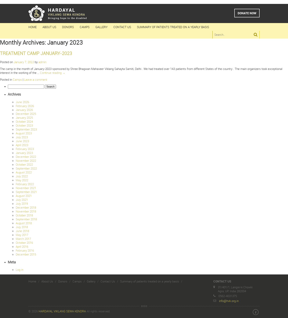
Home (32, 27)
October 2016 (24, 243)
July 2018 (22, 227)
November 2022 (26, 161)
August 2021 (24, 196)
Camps (85, 27)
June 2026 (22, 102)
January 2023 (24, 153)
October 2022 (24, 164)
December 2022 (26, 157)
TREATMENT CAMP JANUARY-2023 (36, 53)
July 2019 (22, 203)
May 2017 (22, 235)
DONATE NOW (247, 13)
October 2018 (24, 215)
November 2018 (26, 211)
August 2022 (24, 172)
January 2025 (24, 118)
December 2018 (26, 207)
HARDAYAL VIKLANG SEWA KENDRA (62, 311)
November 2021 (26, 188)
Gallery (101, 27)
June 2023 (22, 141)
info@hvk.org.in (229, 301)
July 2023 (22, 137)
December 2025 (26, 114)
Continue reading (52, 73)
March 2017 (23, 239)
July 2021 (22, 200)
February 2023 (25, 149)
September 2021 (26, 192)
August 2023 (24, 133)
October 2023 (24, 125)
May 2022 (22, 180)
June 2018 (22, 231)
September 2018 (26, 219)
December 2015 (26, 254)
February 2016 (25, 250)
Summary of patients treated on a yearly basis (173, 27)
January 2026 (24, 110)
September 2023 (26, 129)
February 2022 (25, 184)
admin (42, 62)
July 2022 (22, 176)
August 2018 (24, 223)
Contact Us (122, 27)
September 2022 (26, 168)
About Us (49, 27)
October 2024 (24, 121)
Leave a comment (35, 79)
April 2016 (22, 246)
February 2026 (25, 106)
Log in (19, 270)
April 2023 (22, 145)
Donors (68, 27)
